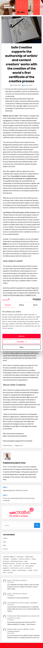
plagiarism (6, 568)
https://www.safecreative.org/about (15, 436)
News (10, 445)
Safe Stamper (22, 570)
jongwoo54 (19, 441)
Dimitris (9, 629)
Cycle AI (9, 603)
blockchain (20, 556)
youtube (10, 572)
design (34, 559)
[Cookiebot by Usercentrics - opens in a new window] (32, 299)
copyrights (13, 559)
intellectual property (16, 561)
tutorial (30, 570)
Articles (5, 538)
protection (28, 568)
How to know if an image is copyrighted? (26, 603)
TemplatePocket (21, 645)
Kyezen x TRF (11, 580)
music (10, 566)
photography (29, 566)
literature (26, 563)
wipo (4, 572)
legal (25, 561)
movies (5, 566)
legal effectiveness (9, 563)
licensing (19, 563)
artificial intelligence (9, 556)
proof (21, 445)
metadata (33, 563)
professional (14, 568)
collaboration (29, 556)
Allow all (21, 336)
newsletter (17, 566)
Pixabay (29, 441)
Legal (4, 542)
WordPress (35, 645)
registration (6, 570)
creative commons (24, 559)
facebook (6, 561)
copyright (6, 559)
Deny (21, 347)
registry (14, 570)
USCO (36, 570)
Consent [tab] (8, 305)
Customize (20, 341)
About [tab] (35, 305)
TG (8, 616)
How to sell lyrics (22, 580)
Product (5, 549)
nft (23, 566)
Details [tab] (21, 305)
